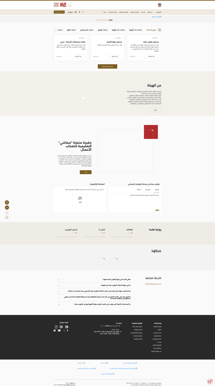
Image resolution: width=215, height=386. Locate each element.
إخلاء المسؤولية (138, 329)
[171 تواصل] (81, 364)
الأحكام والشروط (138, 339)
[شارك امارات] (104, 364)
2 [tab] (107, 20)
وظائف (159, 329)
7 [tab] (100, 20)
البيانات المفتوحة (113, 12)
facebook (67, 330)
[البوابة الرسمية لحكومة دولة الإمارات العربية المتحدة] (124, 369)
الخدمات (143, 12)
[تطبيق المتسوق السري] (130, 364)
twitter (64, 330)
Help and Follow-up (7, 212)
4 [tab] (104, 20)
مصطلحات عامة (157, 348)
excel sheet (61, 326)
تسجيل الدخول (60, 12)
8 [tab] (98, 20)
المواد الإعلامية (157, 326)
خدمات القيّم (71, 29)
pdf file (56, 326)
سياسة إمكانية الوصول (136, 333)
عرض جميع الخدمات (107, 66)
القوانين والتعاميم (123, 12)
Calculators (7, 217)
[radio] (151, 29)
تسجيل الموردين (157, 333)
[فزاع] (101, 261)
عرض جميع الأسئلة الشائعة (153, 284)
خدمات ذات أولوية (135, 29)
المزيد (104, 12)
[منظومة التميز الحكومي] (107, 375)
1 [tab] (111, 20)
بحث (83, 12)
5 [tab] (103, 20)
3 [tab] (106, 20)
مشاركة (7, 202)
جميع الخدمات (151, 29)
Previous (150, 16)
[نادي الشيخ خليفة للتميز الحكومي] (86, 369)
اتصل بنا (159, 342)
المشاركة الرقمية (134, 12)
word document (66, 326)
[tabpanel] (107, 17)
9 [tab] (97, 20)
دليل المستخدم (75, 12)
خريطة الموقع (157, 336)
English (70, 12)
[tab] (157, 189)
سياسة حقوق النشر (137, 326)
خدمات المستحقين (86, 29)
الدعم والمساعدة (157, 339)
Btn (79, 12)
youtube (59, 330)
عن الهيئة (149, 12)
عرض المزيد (132, 56)
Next (157, 16)
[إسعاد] (114, 261)
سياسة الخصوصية (137, 336)
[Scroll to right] (55, 30)
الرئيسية (158, 12)
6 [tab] (101, 20)
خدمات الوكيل (103, 29)
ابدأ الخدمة (151, 56)
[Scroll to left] (159, 30)
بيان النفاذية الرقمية (156, 351)
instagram (55, 330)
